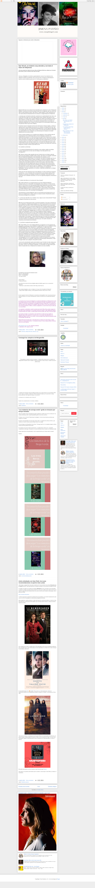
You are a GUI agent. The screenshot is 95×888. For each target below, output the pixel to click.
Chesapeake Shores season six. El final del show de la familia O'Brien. (70, 461)
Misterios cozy (35, 331)
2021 (63, 140)
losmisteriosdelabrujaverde (26, 575)
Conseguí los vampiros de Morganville (31, 337)
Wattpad (62, 355)
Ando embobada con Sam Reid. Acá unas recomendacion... (68, 131)
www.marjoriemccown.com (23, 325)
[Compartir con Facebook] (41, 329)
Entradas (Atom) (40, 789)
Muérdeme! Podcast (65, 362)
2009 (63, 162)
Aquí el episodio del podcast (24, 594)
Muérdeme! (24, 405)
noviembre (65, 113)
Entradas (64, 197)
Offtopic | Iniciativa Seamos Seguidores (31, 854)
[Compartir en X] (40, 329)
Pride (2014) (63, 384)
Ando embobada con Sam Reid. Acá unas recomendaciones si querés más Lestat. (32, 582)
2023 (63, 137)
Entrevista (23, 331)
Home (62, 351)
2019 (63, 144)
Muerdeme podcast (25, 782)
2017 (63, 147)
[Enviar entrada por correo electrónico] (36, 329)
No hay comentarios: (30, 329)
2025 (63, 109)
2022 (63, 139)
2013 (63, 155)
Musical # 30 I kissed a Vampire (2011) (68, 387)
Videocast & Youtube (65, 359)
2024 (63, 111)
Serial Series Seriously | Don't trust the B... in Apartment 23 (68, 380)
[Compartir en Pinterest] (43, 329)
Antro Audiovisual (64, 357)
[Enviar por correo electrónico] (38, 329)
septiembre (65, 115)
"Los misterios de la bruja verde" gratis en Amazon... (68, 128)
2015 (63, 151)
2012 (63, 156)
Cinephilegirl (70, 82)
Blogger (58, 879)
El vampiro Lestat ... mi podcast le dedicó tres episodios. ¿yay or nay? (34, 793)
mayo (64, 116)
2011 (63, 158)
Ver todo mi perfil (69, 84)
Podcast (45, 769)
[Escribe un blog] (39, 329)
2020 (63, 142)
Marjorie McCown (29, 331)
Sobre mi (62, 353)
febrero (64, 135)
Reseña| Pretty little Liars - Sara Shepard (31, 866)
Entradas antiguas (52, 786)
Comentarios (65, 199)
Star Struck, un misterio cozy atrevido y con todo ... (67, 121)
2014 (63, 153)
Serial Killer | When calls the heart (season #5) (32, 860)
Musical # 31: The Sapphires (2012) (68, 382)
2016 (63, 149)
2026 (63, 108)
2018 (63, 146)
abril (64, 118)
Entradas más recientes (24, 786)
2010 (63, 160)
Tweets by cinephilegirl (65, 345)
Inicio (38, 786)
